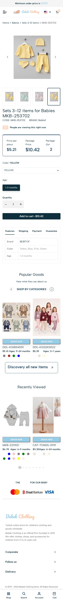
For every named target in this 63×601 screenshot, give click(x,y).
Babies (15, 22)
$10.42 (33, 149)
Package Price (30, 142)
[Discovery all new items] (52, 367)
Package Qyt (50, 142)
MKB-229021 (11, 445)
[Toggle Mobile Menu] (5, 12)
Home (6, 22)
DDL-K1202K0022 (44, 347)
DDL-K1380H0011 (13, 347)
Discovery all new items (28, 367)
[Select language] (47, 12)
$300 (44, 3)
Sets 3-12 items (30, 22)
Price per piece (12, 142)
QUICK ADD (16, 341)
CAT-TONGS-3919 (44, 445)
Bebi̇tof (42, 120)
